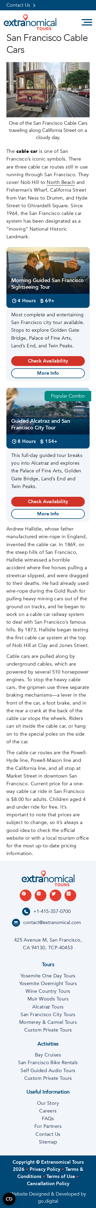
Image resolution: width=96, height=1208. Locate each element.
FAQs (48, 1118)
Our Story (48, 1103)
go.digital (48, 1201)
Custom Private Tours (48, 1030)
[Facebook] (25, 895)
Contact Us (18, 5)
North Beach (61, 182)
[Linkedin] (70, 895)
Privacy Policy (45, 1169)
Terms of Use (60, 1176)
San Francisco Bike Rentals (48, 1062)
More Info (48, 373)
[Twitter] (55, 895)
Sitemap (48, 1142)
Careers (48, 1111)
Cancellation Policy (48, 1183)
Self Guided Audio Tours (48, 1070)
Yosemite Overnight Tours (48, 983)
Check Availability (48, 361)
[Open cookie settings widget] (9, 1199)
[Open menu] (87, 22)
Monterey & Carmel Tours (48, 1022)
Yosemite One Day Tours (48, 976)
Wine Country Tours (48, 991)
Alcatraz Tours (47, 1007)
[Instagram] (40, 895)
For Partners (48, 1126)
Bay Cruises (48, 1055)
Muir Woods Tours (48, 999)
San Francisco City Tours (48, 1014)
